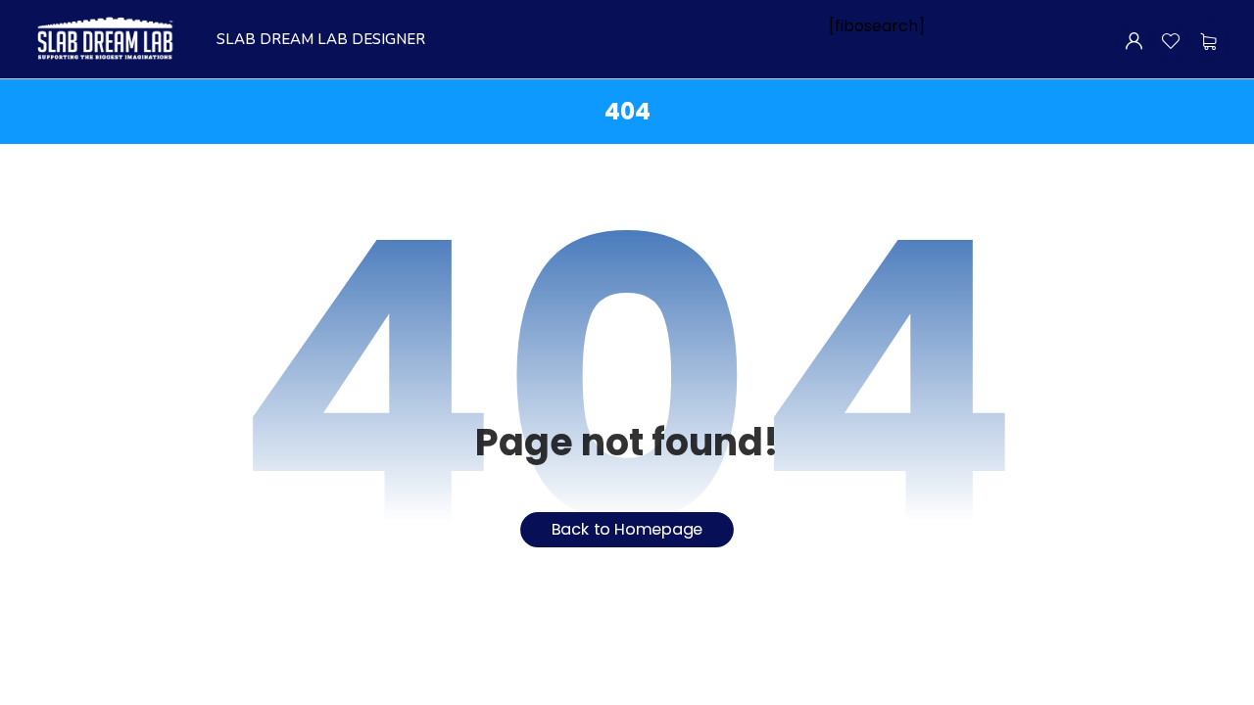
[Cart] (1208, 41)
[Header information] (1134, 39)
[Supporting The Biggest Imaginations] (103, 39)
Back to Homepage (627, 529)
